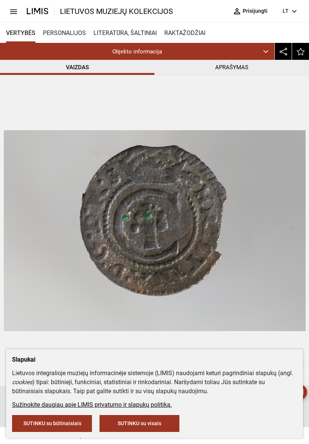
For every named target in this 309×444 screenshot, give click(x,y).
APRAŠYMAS (231, 67)
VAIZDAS (77, 67)
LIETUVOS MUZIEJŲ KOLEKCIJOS (116, 11)
